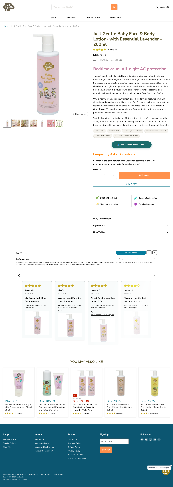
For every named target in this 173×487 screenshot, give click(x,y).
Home (6, 26)
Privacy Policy (74, 450)
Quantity (97, 169)
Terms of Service (8, 474)
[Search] (114, 7)
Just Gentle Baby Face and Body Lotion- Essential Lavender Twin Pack (85, 407)
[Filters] (149, 252)
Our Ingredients (42, 443)
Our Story (71, 17)
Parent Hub (115, 17)
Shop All (7, 447)
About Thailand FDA (44, 450)
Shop (53, 17)
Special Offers (93, 17)
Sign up (106, 449)
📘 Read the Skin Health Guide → (131, 145)
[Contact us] (166, 471)
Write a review (131, 252)
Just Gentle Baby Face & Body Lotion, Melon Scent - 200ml (153, 407)
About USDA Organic (44, 447)
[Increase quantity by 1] (113, 175)
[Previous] (19, 276)
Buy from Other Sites (77, 458)
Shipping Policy (74, 443)
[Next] (153, 276)
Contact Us (72, 439)
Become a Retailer (76, 454)
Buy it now (131, 183)
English (162, 3)
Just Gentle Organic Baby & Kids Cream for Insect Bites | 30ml (18, 407)
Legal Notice (58, 474)
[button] (161, 7)
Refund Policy (74, 447)
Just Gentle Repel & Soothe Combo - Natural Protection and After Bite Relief (52, 407)
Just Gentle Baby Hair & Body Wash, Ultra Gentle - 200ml (119, 407)
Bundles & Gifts (10, 439)
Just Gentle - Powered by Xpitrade (15, 479)
